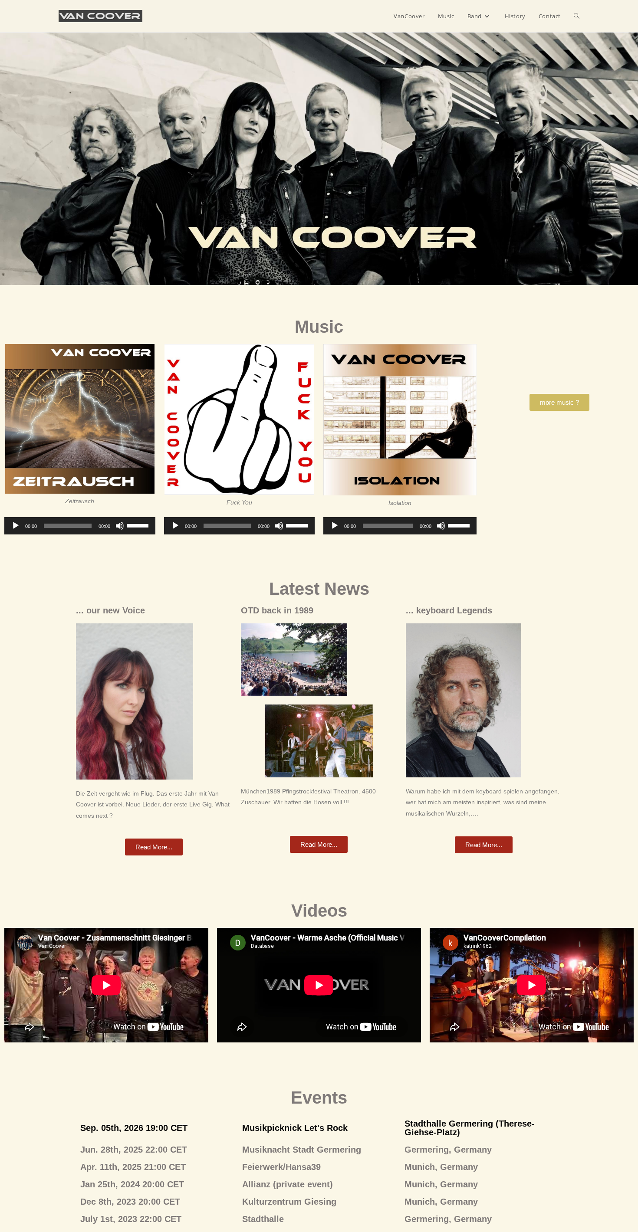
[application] (79, 525)
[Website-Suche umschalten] (576, 16)
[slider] (139, 525)
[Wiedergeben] (15, 525)
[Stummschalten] (119, 525)
